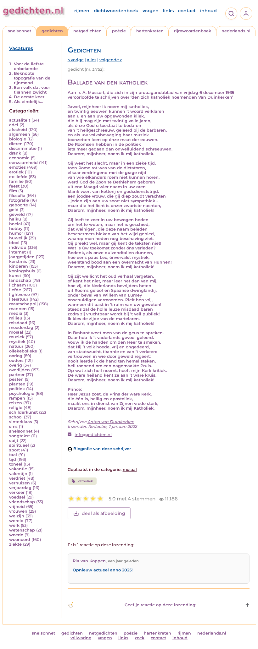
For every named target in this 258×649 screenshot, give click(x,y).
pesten (16, 379)
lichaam (17, 285)
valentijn (18, 473)
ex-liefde (18, 176)
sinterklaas (20, 421)
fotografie (19, 200)
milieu (15, 318)
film (13, 190)
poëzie (119, 31)
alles (91, 59)
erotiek (16, 172)
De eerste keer (29, 97)
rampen (17, 398)
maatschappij (23, 304)
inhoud (208, 11)
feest (14, 186)
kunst (15, 275)
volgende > (110, 59)
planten (17, 384)
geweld (17, 214)
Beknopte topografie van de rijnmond (32, 78)
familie (16, 181)
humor (16, 233)
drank (15, 153)
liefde (15, 289)
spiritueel (19, 445)
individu (17, 247)
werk (14, 525)
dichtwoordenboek (116, 11)
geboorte (18, 205)
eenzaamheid (23, 162)
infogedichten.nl (93, 434)
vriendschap (22, 501)
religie (15, 407)
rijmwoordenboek (192, 31)
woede (16, 534)
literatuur (18, 299)
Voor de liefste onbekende (29, 66)
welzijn (16, 516)
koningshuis (22, 271)
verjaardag (20, 487)
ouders (16, 360)
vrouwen (18, 511)
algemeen (19, 134)
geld (14, 209)
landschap (20, 280)
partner (17, 374)
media (15, 313)
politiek (17, 388)
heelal (15, 223)
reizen (15, 403)
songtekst (19, 436)
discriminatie (22, 148)
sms (13, 426)
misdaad (18, 322)
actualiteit (19, 120)
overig (15, 365)
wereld (16, 520)
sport (14, 450)
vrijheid (17, 506)
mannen (18, 308)
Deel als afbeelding (103, 513)
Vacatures (21, 48)
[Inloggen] (246, 13)
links (168, 11)
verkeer (17, 492)
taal (13, 454)
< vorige (76, 59)
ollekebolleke (23, 351)
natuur (16, 346)
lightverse (19, 294)
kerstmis (18, 261)
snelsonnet (19, 31)
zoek (139, 637)
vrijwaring (81, 637)
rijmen (81, 11)
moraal (16, 332)
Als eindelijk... (28, 101)
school (16, 417)
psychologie (21, 393)
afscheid (18, 129)
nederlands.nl (236, 31)
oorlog (15, 355)
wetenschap (22, 530)
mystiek (17, 341)
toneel (15, 464)
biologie (17, 139)
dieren (16, 143)
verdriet (17, 478)
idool (14, 242)
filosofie (17, 195)
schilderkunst (23, 412)
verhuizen (19, 483)
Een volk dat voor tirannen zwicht (32, 90)
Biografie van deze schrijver (101, 448)
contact (187, 11)
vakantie (18, 468)
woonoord (19, 539)
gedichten (52, 31)
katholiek (85, 481)
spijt (13, 440)
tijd (12, 459)
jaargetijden (22, 256)
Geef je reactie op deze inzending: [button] (160, 605)
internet (17, 252)
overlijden (19, 370)
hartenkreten (150, 31)
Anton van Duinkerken (110, 421)
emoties (17, 167)
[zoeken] (231, 13)
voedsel (17, 497)
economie (19, 157)
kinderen (18, 266)
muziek (17, 337)
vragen (151, 11)
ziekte (15, 544)
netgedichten (87, 31)
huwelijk (18, 238)
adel (13, 125)
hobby (15, 228)
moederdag (21, 327)
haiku (15, 219)
